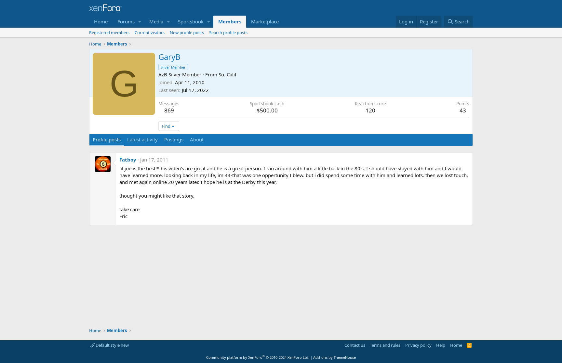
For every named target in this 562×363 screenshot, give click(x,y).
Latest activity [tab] (142, 139)
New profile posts (187, 32)
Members (229, 21)
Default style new (112, 345)
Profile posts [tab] (107, 139)
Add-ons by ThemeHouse (334, 357)
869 (169, 110)
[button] (139, 22)
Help (440, 345)
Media (156, 21)
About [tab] (197, 139)
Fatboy (127, 159)
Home (101, 21)
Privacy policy (418, 345)
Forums (126, 21)
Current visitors (150, 32)
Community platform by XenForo (257, 357)
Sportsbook (191, 21)
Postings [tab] (173, 139)
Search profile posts (228, 32)
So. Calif (227, 74)
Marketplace (265, 21)
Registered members (109, 32)
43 (463, 110)
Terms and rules (385, 345)
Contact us (354, 345)
